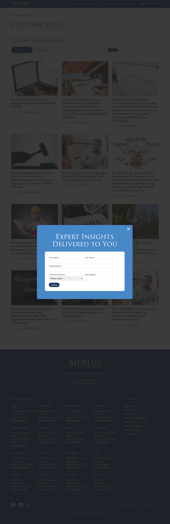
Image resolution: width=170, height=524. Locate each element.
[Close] (129, 229)
